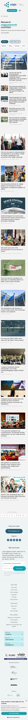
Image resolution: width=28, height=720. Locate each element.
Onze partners (14, 599)
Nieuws (4, 46)
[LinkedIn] (14, 540)
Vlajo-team (14, 606)
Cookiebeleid (14, 622)
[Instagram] (11, 540)
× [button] (26, 700)
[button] (14, 717)
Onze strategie (14, 592)
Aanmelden (12, 10)
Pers (23, 46)
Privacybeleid (14, 620)
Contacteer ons (14, 531)
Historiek (14, 597)
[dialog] (14, 709)
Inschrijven (19, 568)
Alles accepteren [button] (14, 713)
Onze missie (14, 590)
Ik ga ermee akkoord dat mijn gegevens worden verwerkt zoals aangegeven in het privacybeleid (14, 573)
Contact (14, 608)
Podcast (17, 46)
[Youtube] (17, 540)
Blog (10, 46)
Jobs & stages (14, 611)
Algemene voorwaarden (14, 617)
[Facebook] (8, 540)
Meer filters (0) (15, 41)
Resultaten (14, 594)
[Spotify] (20, 540)
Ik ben (4, 42)
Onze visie (14, 587)
